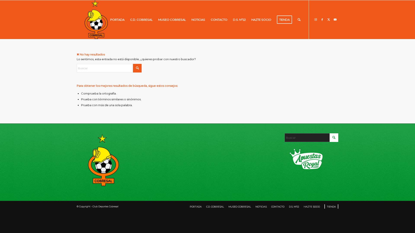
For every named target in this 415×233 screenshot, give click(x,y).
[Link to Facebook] (322, 19)
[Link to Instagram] (315, 19)
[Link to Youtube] (335, 19)
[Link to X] (328, 19)
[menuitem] (117, 19)
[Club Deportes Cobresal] (96, 19)
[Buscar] (299, 19)
